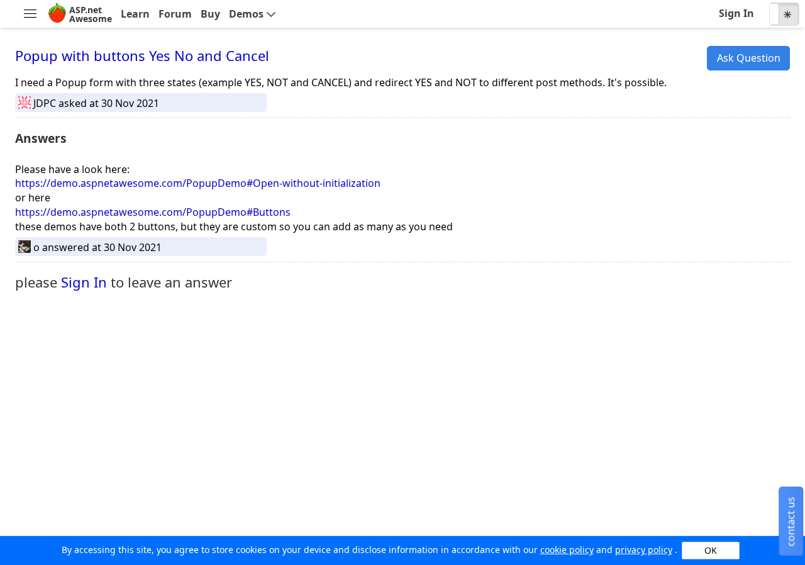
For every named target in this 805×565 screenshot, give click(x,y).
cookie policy (567, 550)
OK (710, 550)
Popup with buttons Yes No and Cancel (142, 55)
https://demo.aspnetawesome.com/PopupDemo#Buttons (153, 212)
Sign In (84, 281)
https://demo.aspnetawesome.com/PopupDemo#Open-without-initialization (197, 183)
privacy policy (643, 550)
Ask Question (748, 58)
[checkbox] (784, 14)
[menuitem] (30, 14)
